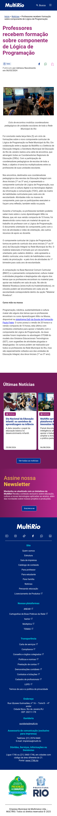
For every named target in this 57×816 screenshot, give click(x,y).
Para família (28, 579)
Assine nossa (20, 481)
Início (7, 16)
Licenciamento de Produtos (27, 593)
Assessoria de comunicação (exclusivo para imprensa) (28, 732)
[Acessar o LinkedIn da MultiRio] (50, 536)
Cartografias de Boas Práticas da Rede (27, 614)
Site (28, 545)
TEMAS (27, 629)
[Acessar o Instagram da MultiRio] (15, 536)
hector (27, 619)
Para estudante (28, 574)
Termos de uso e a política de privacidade (28, 689)
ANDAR (27, 609)
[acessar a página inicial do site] (14, 5)
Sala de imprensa (28, 560)
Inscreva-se (29, 508)
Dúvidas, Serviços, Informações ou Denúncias (28, 748)
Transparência (28, 638)
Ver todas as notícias (28, 460)
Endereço (28, 698)
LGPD (27, 684)
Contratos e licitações (27, 674)
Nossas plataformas (28, 603)
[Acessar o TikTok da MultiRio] (24, 536)
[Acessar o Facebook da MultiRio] (32, 536)
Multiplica (27, 624)
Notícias (15, 16)
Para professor (28, 569)
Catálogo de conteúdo (28, 565)
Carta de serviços (27, 644)
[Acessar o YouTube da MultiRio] (6, 536)
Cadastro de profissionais (27, 679)
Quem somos (28, 551)
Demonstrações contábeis (27, 669)
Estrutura (28, 555)
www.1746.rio (31, 760)
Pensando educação (28, 588)
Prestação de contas (27, 664)
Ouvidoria (28, 718)
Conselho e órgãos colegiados (27, 654)
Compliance (27, 649)
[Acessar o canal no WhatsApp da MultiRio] (41, 536)
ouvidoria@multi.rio (28, 723)
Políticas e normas (27, 659)
